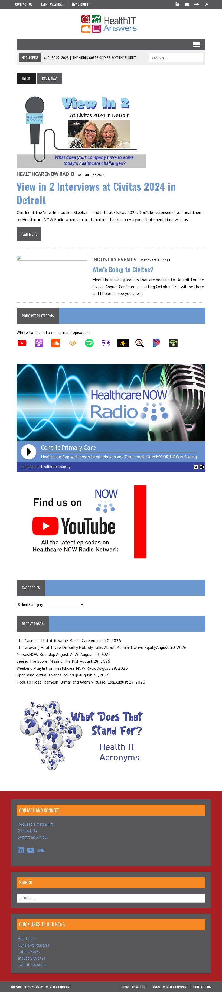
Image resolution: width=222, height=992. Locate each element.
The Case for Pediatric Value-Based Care (53, 640)
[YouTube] (187, 4)
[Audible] (75, 343)
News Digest (81, 4)
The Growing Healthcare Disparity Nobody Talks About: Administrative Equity (86, 647)
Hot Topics (27, 938)
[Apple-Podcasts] (41, 343)
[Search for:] (111, 897)
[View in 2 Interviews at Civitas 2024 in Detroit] (81, 164)
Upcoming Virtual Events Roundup (47, 675)
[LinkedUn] (177, 4)
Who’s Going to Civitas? (122, 269)
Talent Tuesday (31, 964)
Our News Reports (33, 945)
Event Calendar (52, 4)
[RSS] (206, 4)
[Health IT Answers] (111, 24)
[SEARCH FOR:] (176, 57)
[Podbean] (176, 343)
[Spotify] (92, 343)
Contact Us (24, 4)
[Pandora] (159, 343)
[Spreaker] (125, 343)
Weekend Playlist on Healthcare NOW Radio (57, 668)
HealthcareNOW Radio (45, 174)
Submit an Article (33, 837)
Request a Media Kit (35, 824)
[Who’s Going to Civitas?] (52, 291)
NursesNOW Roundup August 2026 (48, 654)
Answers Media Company (170, 986)
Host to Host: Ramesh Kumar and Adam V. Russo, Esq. (66, 682)
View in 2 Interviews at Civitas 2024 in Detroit (96, 193)
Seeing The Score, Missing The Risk (48, 661)
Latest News (29, 951)
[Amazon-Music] (108, 343)
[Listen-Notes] (142, 343)
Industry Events (114, 259)
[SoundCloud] (196, 4)
